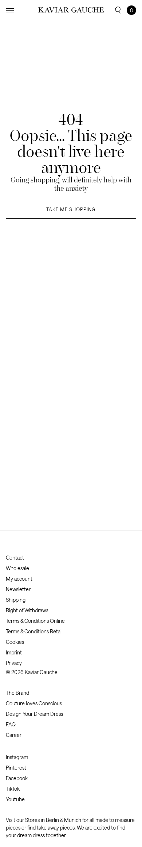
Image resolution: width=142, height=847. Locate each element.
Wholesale (17, 568)
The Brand (17, 693)
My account (19, 579)
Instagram (17, 757)
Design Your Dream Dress (34, 714)
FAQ (11, 724)
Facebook (17, 778)
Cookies (15, 642)
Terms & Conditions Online (35, 621)
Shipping (15, 600)
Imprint (14, 652)
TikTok (13, 789)
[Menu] (10, 10)
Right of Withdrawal (28, 610)
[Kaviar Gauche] (71, 10)
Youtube (15, 799)
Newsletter (18, 589)
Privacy (14, 663)
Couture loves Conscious (34, 703)
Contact (15, 557)
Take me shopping (71, 209)
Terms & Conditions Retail (34, 631)
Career (13, 735)
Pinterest (16, 768)
